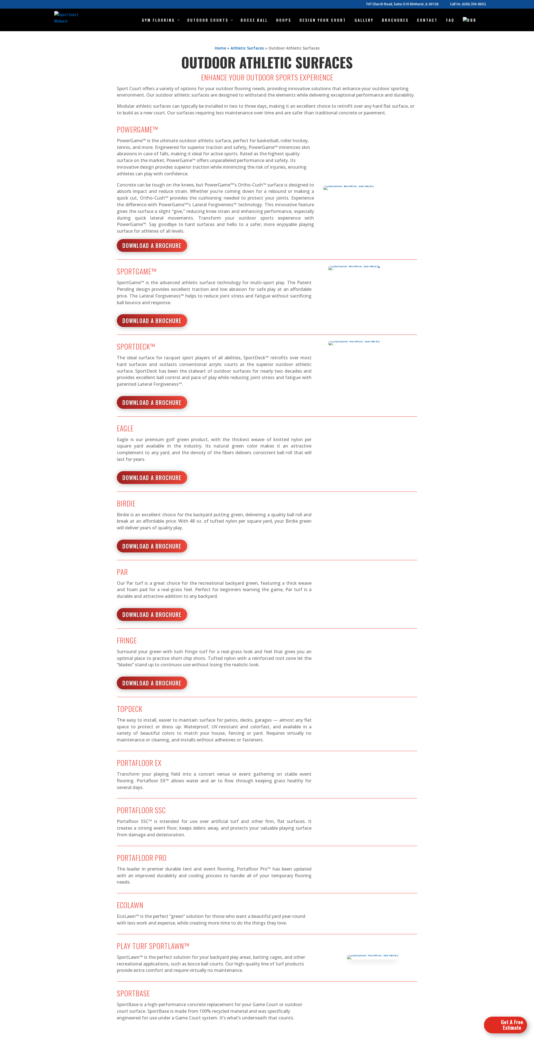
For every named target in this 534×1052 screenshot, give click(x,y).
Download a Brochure (152, 245)
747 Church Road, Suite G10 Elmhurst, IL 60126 (402, 4)
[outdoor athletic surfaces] (348, 188)
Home (220, 48)
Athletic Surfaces (247, 48)
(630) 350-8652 (474, 4)
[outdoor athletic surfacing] (354, 268)
